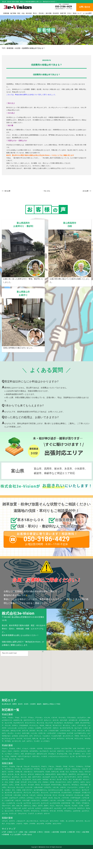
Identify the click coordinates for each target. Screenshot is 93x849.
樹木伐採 (29, 13)
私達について (77, 13)
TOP (4, 832)
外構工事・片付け (66, 13)
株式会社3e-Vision (44, 847)
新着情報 (6, 13)
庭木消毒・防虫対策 (52, 13)
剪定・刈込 (21, 13)
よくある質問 (87, 13)
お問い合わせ (27, 834)
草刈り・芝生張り (39, 13)
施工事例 (13, 13)
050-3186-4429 (63, 6)
